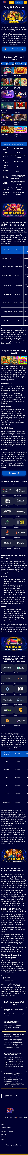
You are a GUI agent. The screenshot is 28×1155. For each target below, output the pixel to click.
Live (10, 63)
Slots (22, 63)
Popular (3, 63)
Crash (16, 63)
